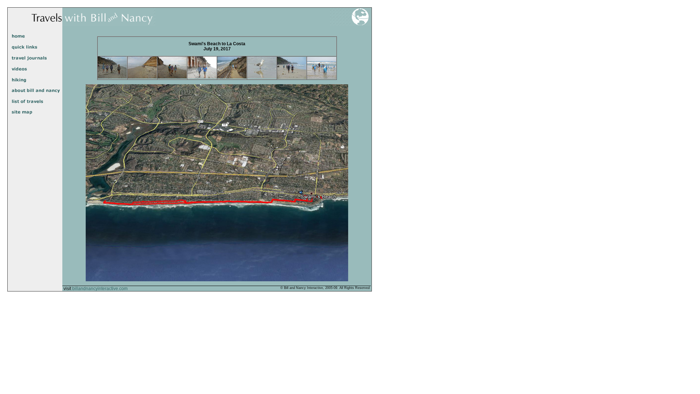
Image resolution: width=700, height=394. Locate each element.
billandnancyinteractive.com (100, 288)
